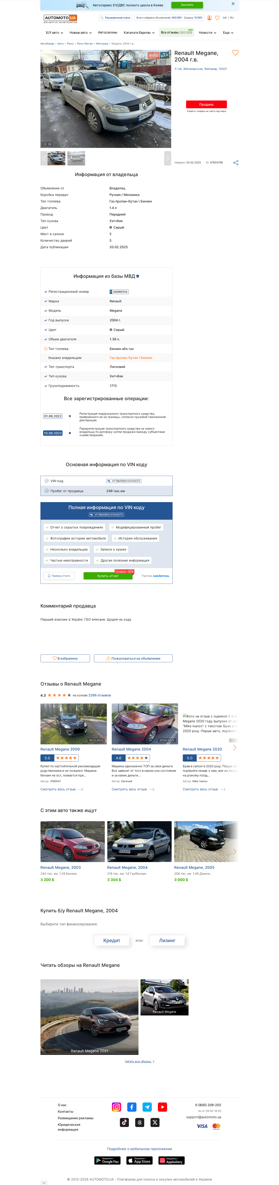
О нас (62, 1105)
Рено (70, 43)
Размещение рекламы (75, 1118)
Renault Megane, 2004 (127, 867)
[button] (167, 99)
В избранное (67, 658)
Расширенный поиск (117, 17)
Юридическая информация (69, 1126)
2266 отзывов (99, 695)
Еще (226, 32)
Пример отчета (61, 575)
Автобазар (47, 43)
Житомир (102, 43)
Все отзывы (176, 32)
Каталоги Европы (137, 32)
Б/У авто (52, 32)
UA (225, 17)
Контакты (65, 1111)
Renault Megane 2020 (202, 749)
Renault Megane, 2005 (194, 867)
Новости (205, 32)
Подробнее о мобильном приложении (139, 1149)
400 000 (177, 17)
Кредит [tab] (111, 940)
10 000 (198, 17)
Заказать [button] (187, 4)
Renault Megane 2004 (131, 749)
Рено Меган (85, 43)
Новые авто (79, 32)
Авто (60, 43)
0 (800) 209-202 (208, 1105)
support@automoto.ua (203, 1117)
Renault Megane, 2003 (60, 867)
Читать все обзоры (138, 1061)
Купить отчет (115, 575)
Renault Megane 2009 (60, 749)
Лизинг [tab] (167, 940)
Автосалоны (107, 32)
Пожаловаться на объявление (135, 658)
